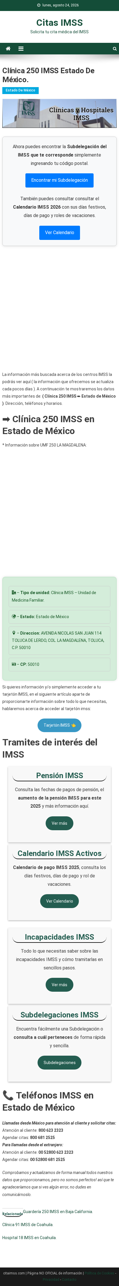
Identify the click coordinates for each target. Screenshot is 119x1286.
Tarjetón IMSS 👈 (60, 725)
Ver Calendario (59, 232)
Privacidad (51, 1280)
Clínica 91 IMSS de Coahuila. (27, 1224)
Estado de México (20, 90)
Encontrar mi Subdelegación (59, 180)
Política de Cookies (99, 1273)
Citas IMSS (59, 22)
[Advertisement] (59, 308)
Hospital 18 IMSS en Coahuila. (29, 1237)
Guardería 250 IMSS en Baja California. (58, 1211)
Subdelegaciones (60, 1062)
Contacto (69, 1280)
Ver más (59, 823)
